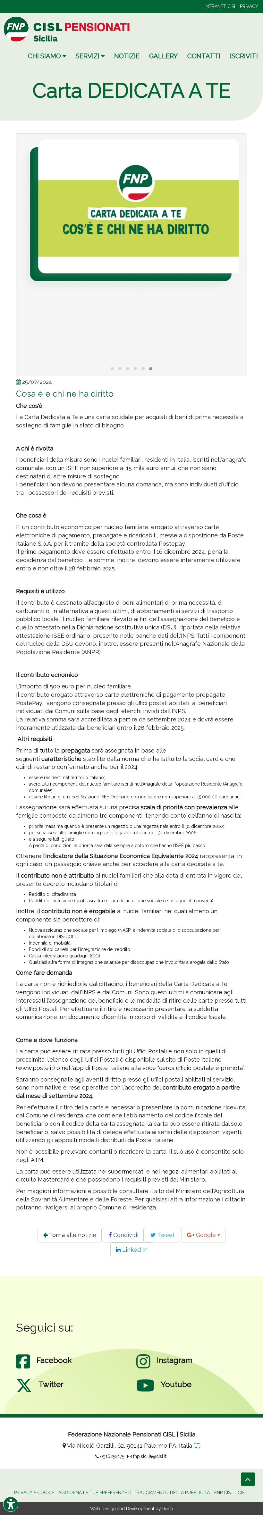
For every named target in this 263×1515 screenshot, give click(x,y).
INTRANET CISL (221, 6)
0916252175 (111, 1456)
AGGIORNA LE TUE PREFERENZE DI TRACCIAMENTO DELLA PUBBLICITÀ (134, 1492)
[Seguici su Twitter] (24, 1391)
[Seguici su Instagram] (143, 1367)
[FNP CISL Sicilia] (67, 29)
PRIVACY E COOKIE (34, 1492)
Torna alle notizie (72, 1235)
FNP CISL (223, 1492)
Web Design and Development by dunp (131, 1508)
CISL (242, 1492)
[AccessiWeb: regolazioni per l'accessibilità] (10, 1504)
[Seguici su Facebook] (23, 1367)
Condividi (125, 1235)
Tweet (165, 1235)
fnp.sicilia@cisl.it (149, 1456)
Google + (207, 1235)
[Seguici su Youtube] (145, 1391)
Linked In (134, 1249)
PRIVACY (249, 6)
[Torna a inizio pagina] (248, 1479)
